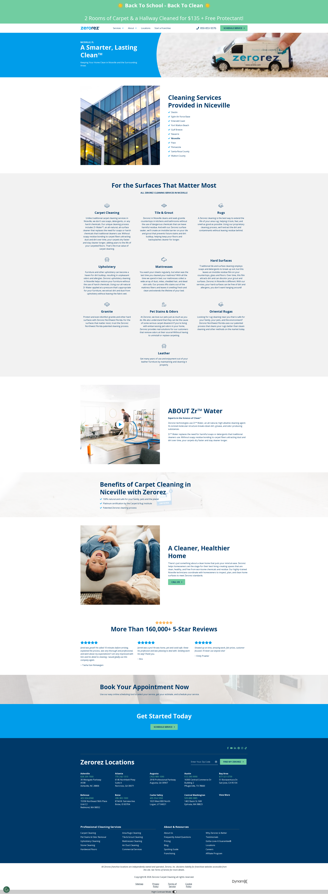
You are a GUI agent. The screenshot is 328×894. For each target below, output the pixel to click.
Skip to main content (12, 27)
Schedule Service (233, 28)
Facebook (228, 748)
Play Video (120, 424)
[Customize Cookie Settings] (6, 889)
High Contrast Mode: (12, 33)
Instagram (242, 748)
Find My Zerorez (232, 761)
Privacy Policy (155, 885)
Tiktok (246, 748)
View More (224, 795)
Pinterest (238, 748)
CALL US (175, 582)
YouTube (231, 748)
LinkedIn (235, 748)
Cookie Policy (188, 885)
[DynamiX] (240, 881)
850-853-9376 (208, 28)
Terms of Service (172, 885)
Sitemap (139, 884)
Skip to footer (9, 30)
